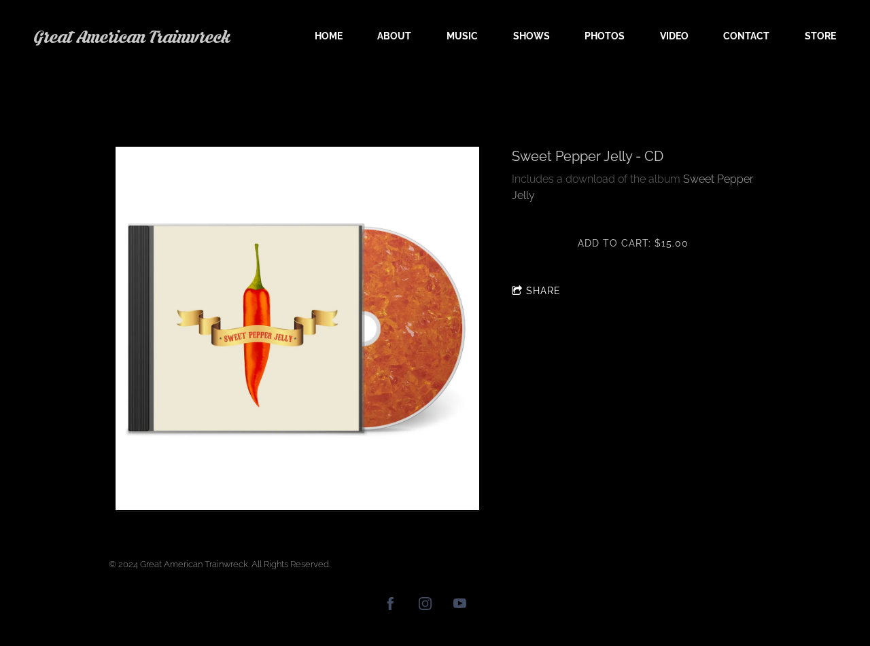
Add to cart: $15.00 (633, 243)
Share (543, 290)
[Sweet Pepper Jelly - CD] (297, 329)
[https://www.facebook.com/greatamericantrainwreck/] (390, 605)
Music (462, 36)
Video (674, 36)
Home (329, 36)
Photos (605, 36)
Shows (531, 36)
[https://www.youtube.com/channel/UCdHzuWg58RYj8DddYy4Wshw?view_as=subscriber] (459, 605)
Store (820, 36)
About (394, 36)
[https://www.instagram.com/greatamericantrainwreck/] (425, 605)
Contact (746, 36)
